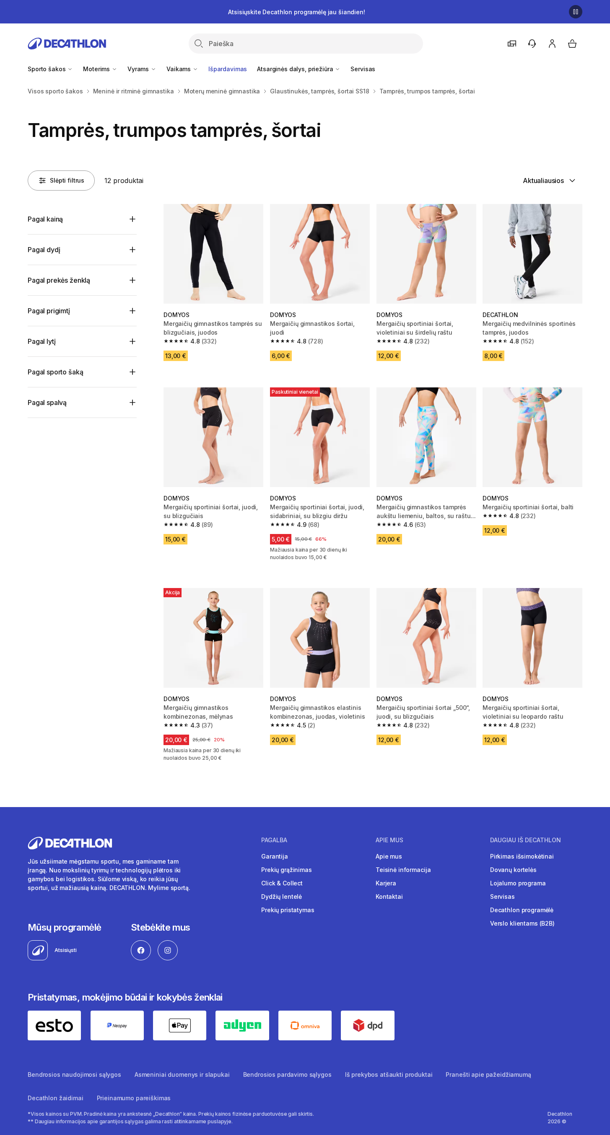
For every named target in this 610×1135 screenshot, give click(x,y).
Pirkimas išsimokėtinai (522, 856)
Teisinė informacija (403, 869)
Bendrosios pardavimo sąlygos (287, 1074)
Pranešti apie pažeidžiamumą (488, 1074)
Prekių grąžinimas (286, 869)
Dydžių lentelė (281, 896)
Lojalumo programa (518, 883)
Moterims (97, 68)
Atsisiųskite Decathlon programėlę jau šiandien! (296, 11)
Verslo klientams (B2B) (522, 923)
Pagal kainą (45, 219)
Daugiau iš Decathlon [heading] (525, 840)
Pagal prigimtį (49, 311)
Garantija (274, 856)
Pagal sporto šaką (55, 372)
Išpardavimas (227, 68)
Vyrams (139, 68)
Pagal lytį (41, 341)
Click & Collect (282, 883)
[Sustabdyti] (575, 11)
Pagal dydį (44, 249)
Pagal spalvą (47, 402)
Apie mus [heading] (389, 840)
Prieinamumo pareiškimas (134, 1097)
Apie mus (389, 856)
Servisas (362, 68)
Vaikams (179, 68)
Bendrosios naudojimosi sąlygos (74, 1074)
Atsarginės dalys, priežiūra (296, 68)
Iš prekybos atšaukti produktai (389, 1074)
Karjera (386, 883)
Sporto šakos (47, 68)
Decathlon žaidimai (55, 1097)
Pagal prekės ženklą (59, 280)
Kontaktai (389, 896)
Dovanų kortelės (513, 869)
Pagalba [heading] (274, 840)
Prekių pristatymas (287, 909)
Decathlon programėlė (521, 909)
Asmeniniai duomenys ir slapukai (182, 1074)
